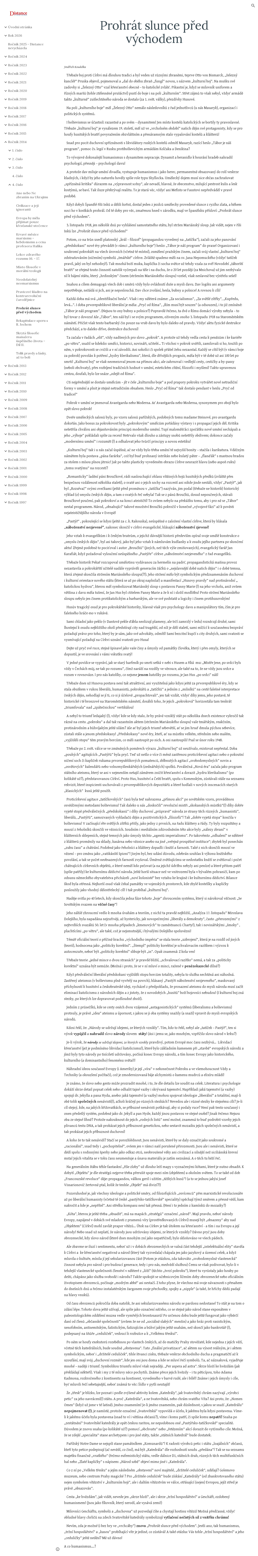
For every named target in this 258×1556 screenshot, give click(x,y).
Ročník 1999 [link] (17, 485)
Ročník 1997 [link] (17, 502)
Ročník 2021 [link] (17, 82)
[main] (154, 32)
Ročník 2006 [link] (17, 425)
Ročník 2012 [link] (17, 374)
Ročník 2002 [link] (17, 460)
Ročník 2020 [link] (17, 91)
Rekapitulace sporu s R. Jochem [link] (32, 322)
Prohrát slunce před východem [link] (28, 310)
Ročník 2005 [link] (17, 434)
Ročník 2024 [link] (17, 56)
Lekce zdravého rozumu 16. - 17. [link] (28, 256)
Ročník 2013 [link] (17, 366)
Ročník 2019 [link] (17, 99)
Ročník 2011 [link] (17, 383)
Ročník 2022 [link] (17, 74)
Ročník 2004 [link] (17, 442)
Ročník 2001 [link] (17, 468)
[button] (253, 5)
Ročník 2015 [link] (17, 133)
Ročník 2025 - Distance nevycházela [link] (26, 46)
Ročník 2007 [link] (17, 417)
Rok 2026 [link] (15, 35)
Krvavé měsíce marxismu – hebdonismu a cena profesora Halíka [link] (31, 240)
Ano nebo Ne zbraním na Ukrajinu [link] (32, 195)
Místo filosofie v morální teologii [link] (28, 269)
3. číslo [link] (17, 167)
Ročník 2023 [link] (17, 65)
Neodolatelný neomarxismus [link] (27, 281)
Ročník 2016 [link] (17, 125)
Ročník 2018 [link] (17, 108)
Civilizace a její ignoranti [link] (27, 207)
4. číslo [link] (17, 176)
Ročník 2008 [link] (17, 408)
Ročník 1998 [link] (17, 494)
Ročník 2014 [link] (17, 142)
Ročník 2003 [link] (17, 451)
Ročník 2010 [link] (17, 391)
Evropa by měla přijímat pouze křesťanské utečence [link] (32, 222)
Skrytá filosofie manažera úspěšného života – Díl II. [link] (30, 339)
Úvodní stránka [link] (20, 27)
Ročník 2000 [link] (17, 477)
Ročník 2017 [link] (17, 116)
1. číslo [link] (17, 150)
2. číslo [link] (17, 159)
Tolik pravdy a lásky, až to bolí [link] (31, 355)
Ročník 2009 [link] (17, 400)
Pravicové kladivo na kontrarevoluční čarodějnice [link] (31, 296)
